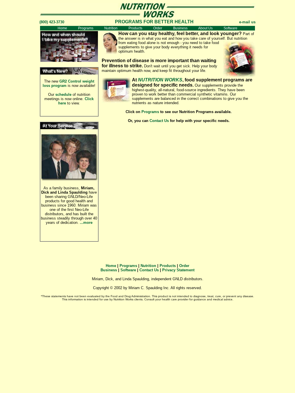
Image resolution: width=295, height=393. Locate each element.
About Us (205, 28)
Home (62, 28)
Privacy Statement (178, 270)
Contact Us (159, 121)
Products (135, 28)
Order (157, 28)
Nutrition (111, 28)
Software (230, 28)
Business (180, 28)
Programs (85, 28)
